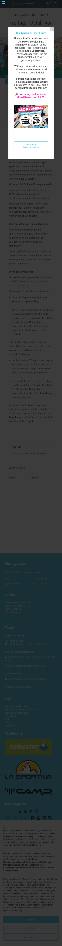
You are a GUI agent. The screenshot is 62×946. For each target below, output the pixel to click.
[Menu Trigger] (3, 3)
